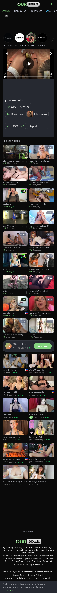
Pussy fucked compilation (13, 183)
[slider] (28, 77)
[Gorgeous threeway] (15, 241)
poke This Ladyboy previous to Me (13, 226)
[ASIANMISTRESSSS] (15, 453)
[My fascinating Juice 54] (41, 219)
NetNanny (39, 564)
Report (33, 126)
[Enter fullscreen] (50, 73)
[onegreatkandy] (41, 386)
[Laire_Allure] (15, 408)
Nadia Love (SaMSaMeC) (13, 335)
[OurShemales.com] (28, 4)
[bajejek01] (15, 198)
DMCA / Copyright (11, 571)
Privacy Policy (34, 575)
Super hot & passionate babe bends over (39, 248)
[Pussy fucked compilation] (15, 176)
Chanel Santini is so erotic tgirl (40, 270)
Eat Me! (32, 335)
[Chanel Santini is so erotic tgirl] (41, 263)
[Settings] (50, 53)
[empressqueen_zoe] (15, 430)
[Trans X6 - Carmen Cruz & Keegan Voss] (41, 306)
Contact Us (27, 571)
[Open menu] (4, 4)
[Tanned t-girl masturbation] (41, 154)
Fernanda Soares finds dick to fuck (40, 291)
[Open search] (53, 4)
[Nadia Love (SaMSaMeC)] (15, 328)
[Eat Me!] (41, 328)
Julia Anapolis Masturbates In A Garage (13, 161)
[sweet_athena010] (41, 475)
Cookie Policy (19, 575)
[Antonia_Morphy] (41, 453)
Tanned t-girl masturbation (39, 161)
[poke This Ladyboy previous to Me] (15, 219)
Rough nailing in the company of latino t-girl (40, 204)
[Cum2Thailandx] (41, 364)
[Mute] (7, 53)
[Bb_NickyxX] (15, 263)
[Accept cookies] (51, 587)
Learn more (8, 590)
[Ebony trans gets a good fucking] (41, 176)
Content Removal (43, 571)
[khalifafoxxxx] (15, 306)
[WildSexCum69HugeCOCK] (15, 475)
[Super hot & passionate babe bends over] (41, 241)
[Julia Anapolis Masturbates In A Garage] (15, 154)
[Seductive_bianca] (41, 408)
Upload (46, 578)
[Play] (28, 63)
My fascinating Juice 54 (39, 226)
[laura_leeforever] (15, 364)
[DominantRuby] (41, 430)
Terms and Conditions (14, 578)
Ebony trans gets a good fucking (39, 183)
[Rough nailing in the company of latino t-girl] (41, 198)
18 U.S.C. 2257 (34, 578)
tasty (5, 291)
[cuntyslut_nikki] (15, 386)
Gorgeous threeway (11, 248)
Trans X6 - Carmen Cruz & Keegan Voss (39, 313)
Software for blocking (23, 564)
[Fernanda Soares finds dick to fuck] (41, 285)
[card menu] (26, 162)
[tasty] (15, 285)
